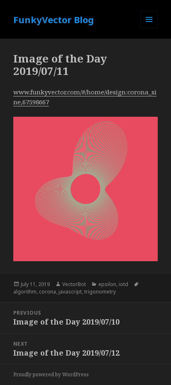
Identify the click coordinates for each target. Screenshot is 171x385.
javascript (70, 291)
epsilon (107, 284)
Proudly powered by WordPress (51, 374)
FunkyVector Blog (53, 19)
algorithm (25, 291)
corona (47, 291)
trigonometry (100, 291)
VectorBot (74, 284)
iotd (123, 284)
